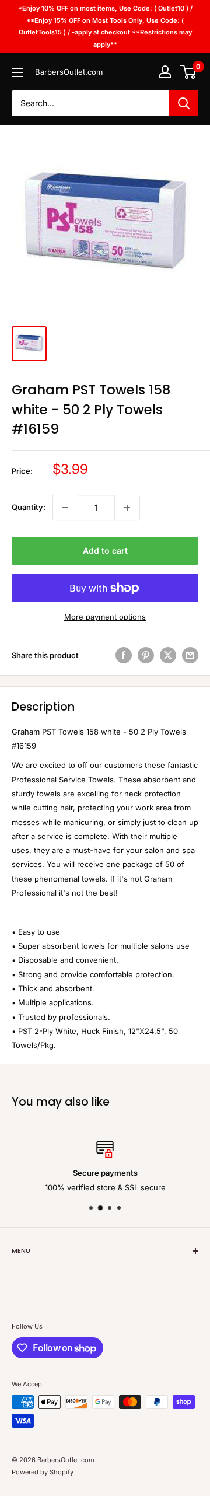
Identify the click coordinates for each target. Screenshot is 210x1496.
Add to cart (105, 550)
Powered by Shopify (43, 1472)
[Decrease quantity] (65, 507)
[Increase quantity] (127, 507)
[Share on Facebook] (124, 655)
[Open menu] (17, 72)
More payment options (105, 616)
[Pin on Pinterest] (146, 655)
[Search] (183, 103)
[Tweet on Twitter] (168, 655)
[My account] (165, 71)
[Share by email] (190, 655)
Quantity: (29, 507)
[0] (188, 72)
